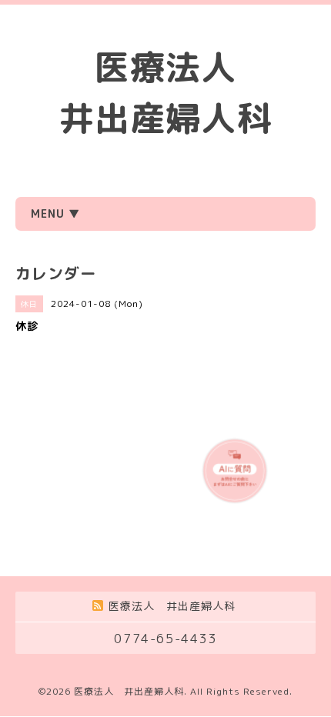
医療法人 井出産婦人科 (129, 691)
